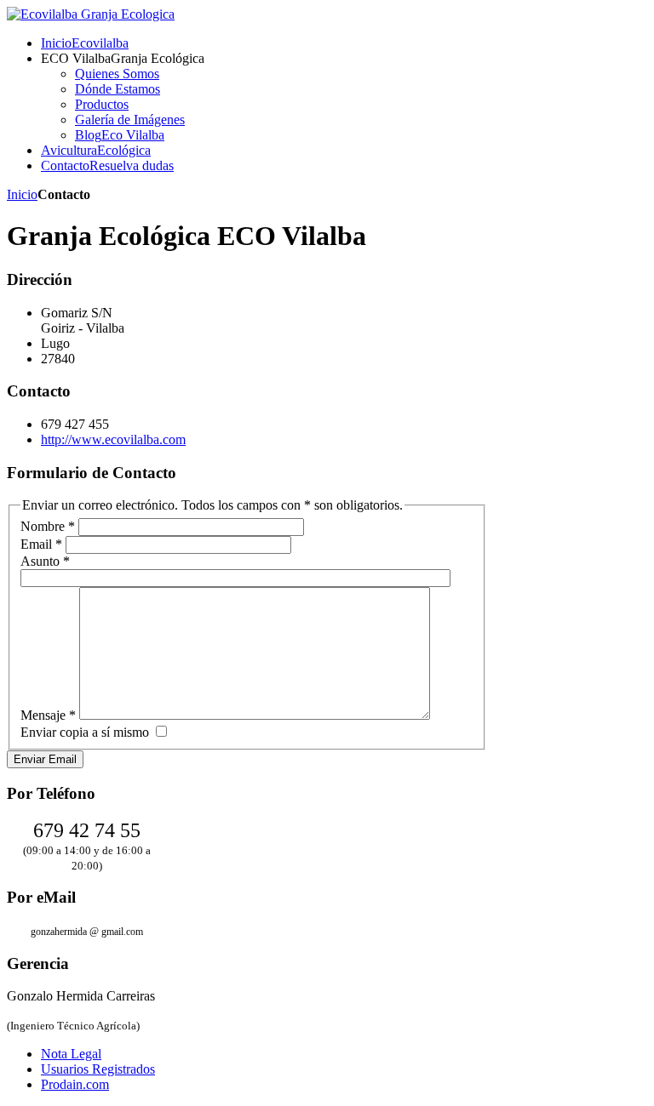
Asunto (45, 561)
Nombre (47, 526)
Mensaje (48, 715)
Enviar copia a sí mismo (84, 732)
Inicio (22, 194)
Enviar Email (45, 759)
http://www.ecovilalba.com (113, 439)
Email (41, 544)
